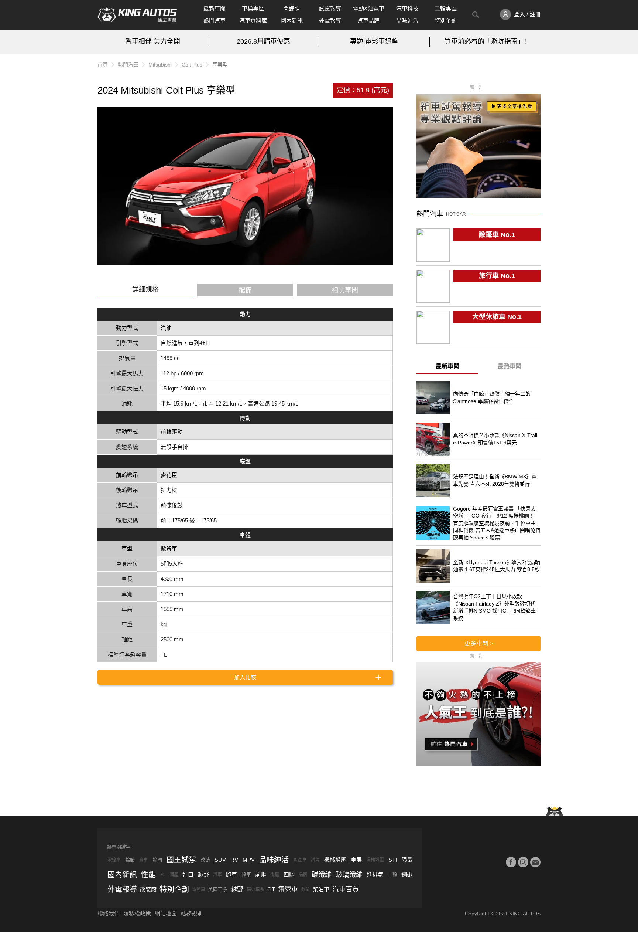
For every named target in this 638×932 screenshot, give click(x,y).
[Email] (535, 862)
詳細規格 (145, 289)
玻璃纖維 (349, 874)
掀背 (305, 889)
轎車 (246, 874)
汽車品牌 (368, 20)
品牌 (303, 874)
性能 (148, 875)
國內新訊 (292, 20)
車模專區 (253, 8)
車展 (356, 860)
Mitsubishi (160, 65)
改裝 (205, 859)
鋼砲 (406, 874)
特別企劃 (446, 20)
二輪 (392, 874)
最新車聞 (214, 8)
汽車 (217, 874)
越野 (203, 874)
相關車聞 (345, 290)
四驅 (289, 874)
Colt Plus (192, 65)
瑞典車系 (255, 889)
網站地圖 (166, 913)
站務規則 (192, 913)
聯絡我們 (108, 913)
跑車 (231, 874)
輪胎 (130, 859)
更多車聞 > (478, 643)
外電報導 (330, 20)
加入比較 (245, 677)
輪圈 (157, 859)
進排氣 (375, 874)
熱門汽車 (214, 20)
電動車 (198, 889)
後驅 (274, 874)
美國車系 (217, 889)
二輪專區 (446, 8)
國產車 (299, 859)
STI (392, 860)
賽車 (143, 859)
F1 (162, 874)
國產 (173, 874)
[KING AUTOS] (137, 15)
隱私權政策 (137, 913)
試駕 (315, 859)
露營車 (288, 889)
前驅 (260, 874)
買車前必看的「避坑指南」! (485, 41)
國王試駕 (181, 860)
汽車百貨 (345, 889)
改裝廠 (148, 889)
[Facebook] (511, 862)
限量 (406, 860)
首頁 (102, 65)
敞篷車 (114, 859)
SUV (220, 860)
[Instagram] (523, 862)
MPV (249, 860)
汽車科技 (407, 8)
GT (271, 889)
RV (234, 860)
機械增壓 (335, 860)
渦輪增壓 (375, 859)
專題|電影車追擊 (374, 41)
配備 (245, 290)
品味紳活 (407, 20)
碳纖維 (322, 874)
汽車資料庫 (253, 20)
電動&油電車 (368, 8)
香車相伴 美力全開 (152, 41)
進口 (187, 874)
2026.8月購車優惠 (263, 41)
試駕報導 (330, 8)
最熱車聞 (509, 366)
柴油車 (321, 889)
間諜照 (291, 8)
